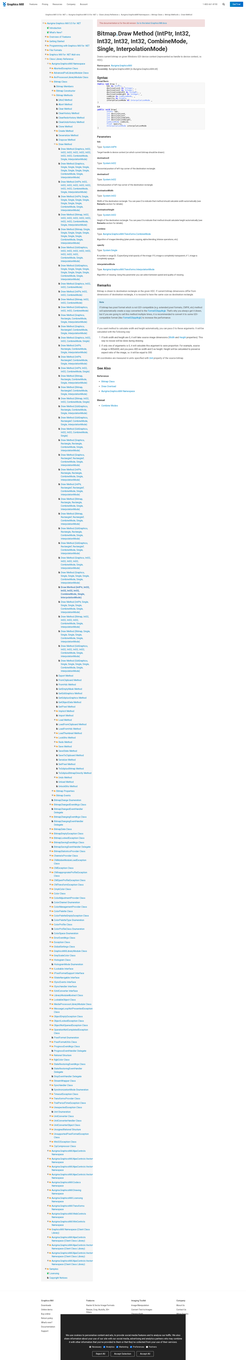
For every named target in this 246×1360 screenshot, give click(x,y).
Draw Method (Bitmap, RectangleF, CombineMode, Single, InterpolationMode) (74, 390)
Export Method (66, 675)
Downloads (46, 1305)
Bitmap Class (156, 15)
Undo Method (65, 777)
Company (71, 4)
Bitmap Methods (172, 15)
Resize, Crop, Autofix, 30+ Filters (97, 1310)
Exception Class (62, 942)
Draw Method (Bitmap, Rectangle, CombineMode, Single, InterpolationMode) (74, 379)
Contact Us (181, 1309)
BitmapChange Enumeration (67, 800)
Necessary (97, 1347)
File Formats (55, 50)
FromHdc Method (67, 684)
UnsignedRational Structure (67, 1129)
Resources (57, 4)
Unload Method (66, 782)
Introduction (55, 28)
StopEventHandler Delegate (68, 1076)
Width (172, 337)
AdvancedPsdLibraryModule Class (71, 73)
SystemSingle (110, 250)
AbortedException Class (66, 68)
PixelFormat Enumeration (66, 1037)
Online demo (47, 1309)
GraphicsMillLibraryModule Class (70, 951)
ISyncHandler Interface (65, 986)
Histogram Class (62, 960)
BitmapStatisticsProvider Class (69, 851)
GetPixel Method (67, 706)
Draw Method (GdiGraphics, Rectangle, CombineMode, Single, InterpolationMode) (74, 410)
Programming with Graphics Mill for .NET (69, 45)
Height (182, 337)
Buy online (45, 1314)
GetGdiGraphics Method (70, 693)
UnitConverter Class (64, 1116)
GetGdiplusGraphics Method (72, 697)
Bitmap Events (63, 795)
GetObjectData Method (70, 702)
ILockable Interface (63, 968)
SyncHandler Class (63, 1085)
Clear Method (65, 108)
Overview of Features (60, 37)
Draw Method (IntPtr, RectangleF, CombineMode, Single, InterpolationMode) (74, 360)
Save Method (65, 746)
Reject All (100, 1353)
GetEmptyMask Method (70, 689)
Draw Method (186, 15)
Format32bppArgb (157, 310)
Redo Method (65, 742)
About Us (180, 1305)
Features (33, 4)
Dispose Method (67, 139)
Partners (153, 1347)
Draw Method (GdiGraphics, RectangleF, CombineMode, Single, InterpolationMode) (74, 421)
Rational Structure (62, 1055)
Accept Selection (122, 1353)
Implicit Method (66, 711)
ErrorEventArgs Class (64, 937)
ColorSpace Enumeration (66, 933)
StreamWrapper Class (65, 1080)
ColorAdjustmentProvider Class (69, 898)
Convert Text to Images (141, 1309)
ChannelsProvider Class (66, 855)
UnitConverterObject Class (67, 1125)
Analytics (110, 1347)
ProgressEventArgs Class (67, 1046)
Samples (53, 1269)
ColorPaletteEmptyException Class (71, 915)
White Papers (182, 1314)
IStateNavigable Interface (66, 977)
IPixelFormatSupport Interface (69, 973)
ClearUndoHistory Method (71, 122)
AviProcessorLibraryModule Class (71, 77)
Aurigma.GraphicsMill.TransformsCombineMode (127, 234)
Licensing (54, 1273)
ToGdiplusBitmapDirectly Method (75, 773)
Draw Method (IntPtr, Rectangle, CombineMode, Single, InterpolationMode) (74, 349)
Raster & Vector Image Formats (100, 1305)
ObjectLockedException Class (69, 1021)
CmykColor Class (62, 889)
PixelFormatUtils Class (65, 1042)
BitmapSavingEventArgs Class (69, 842)
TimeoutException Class (66, 1094)
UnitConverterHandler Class (67, 1120)
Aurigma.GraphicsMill (121, 65)
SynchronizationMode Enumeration (71, 1089)
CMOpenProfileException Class (69, 880)
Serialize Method (67, 759)
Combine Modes (109, 405)
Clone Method (65, 126)
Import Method (66, 715)
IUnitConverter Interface (66, 991)
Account (84, 4)
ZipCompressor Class (65, 1146)
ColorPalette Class (63, 911)
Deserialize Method (68, 135)
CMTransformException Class (69, 884)
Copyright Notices (58, 1277)
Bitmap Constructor (65, 91)
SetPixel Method (67, 764)
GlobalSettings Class (64, 946)
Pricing (45, 4)
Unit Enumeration (62, 1111)
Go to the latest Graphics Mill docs (152, 23)
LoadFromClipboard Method (72, 724)
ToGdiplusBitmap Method (71, 768)
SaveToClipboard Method (71, 755)
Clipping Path (137, 1314)
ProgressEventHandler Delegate (70, 1051)
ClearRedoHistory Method (71, 117)
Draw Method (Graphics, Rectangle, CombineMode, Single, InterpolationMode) (74, 318)
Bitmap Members (64, 86)
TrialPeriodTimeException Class (70, 1103)
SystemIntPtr (110, 147)
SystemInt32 (109, 163)
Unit (151, 358)
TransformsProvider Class (67, 1098)
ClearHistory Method (69, 113)
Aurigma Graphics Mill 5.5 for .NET (82, 15)
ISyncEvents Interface (65, 982)
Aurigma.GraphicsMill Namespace (135, 15)
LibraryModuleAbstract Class (68, 995)
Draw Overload (108, 386)
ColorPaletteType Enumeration (69, 920)
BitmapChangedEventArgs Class (70, 804)
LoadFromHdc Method (70, 728)
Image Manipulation (140, 1305)
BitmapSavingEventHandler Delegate (72, 847)
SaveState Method (68, 751)
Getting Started (56, 41)
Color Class (59, 893)
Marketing (123, 1347)
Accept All (145, 1353)
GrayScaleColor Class (64, 955)
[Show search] (223, 4)
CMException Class (63, 868)
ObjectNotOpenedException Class (71, 1025)
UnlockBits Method (68, 786)
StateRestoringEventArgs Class (69, 1064)
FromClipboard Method (70, 680)
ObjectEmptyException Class (68, 1016)
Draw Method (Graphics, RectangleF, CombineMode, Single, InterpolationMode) (74, 330)
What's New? (55, 32)
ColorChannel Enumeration (67, 902)
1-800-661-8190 (210, 4)
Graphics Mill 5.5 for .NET (55, 15)
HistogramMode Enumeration (68, 964)
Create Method (66, 131)
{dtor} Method (65, 100)
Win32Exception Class (65, 1141)
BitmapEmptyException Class (68, 833)
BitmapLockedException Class (69, 838)
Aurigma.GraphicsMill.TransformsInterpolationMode (128, 269)
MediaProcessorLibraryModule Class (72, 1004)
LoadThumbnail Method (70, 733)
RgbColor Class (61, 1059)
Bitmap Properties (65, 791)
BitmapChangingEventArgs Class (70, 817)
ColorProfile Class (63, 924)
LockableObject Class (65, 999)
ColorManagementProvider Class (70, 906)
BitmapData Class (63, 829)
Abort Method (65, 104)
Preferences (138, 1347)
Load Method (65, 720)
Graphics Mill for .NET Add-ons (64, 54)
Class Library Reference (108, 15)
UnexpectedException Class (68, 1107)
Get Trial (236, 4)
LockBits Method (67, 737)
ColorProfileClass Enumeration (69, 929)
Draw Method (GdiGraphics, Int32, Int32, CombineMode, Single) (74, 432)
